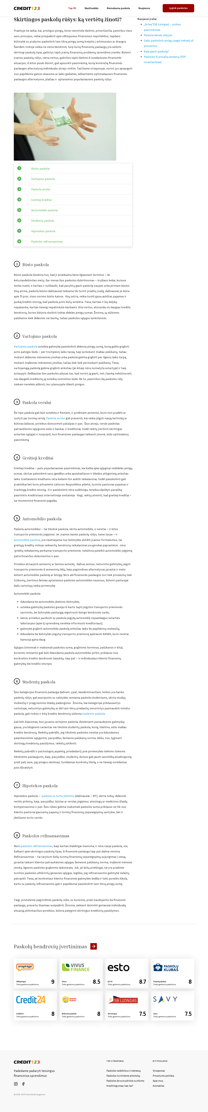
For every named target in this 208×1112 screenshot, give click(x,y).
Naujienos (144, 8)
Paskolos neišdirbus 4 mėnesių (123, 1070)
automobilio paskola (27, 540)
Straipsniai (159, 1070)
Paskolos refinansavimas (47, 241)
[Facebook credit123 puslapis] (23, 1084)
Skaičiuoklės (91, 8)
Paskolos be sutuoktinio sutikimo (125, 1080)
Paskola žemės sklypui (158, 35)
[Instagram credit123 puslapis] (16, 1084)
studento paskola (93, 713)
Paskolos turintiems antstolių (123, 1075)
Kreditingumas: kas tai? (119, 1085)
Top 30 (72, 8)
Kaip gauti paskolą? (156, 51)
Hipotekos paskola (43, 231)
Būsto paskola (40, 168)
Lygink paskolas (178, 8)
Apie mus (158, 1080)
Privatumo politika (163, 1075)
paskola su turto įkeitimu (58, 796)
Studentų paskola (42, 220)
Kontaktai (158, 1085)
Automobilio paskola (44, 210)
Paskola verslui (40, 189)
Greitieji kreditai (41, 200)
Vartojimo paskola (43, 179)
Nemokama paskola (118, 8)
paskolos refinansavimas (36, 846)
